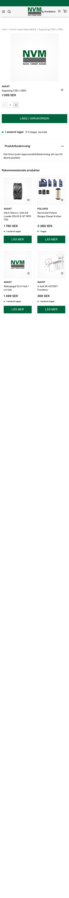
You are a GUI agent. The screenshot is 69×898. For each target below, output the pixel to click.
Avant (6, 86)
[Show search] (9, 11)
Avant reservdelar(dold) (22, 29)
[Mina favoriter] (59, 11)
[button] (65, 11)
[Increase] (16, 105)
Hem (4, 29)
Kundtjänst (50, 11)
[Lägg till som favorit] (62, 90)
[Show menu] (3, 11)
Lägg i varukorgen (34, 118)
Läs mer (18, 239)
